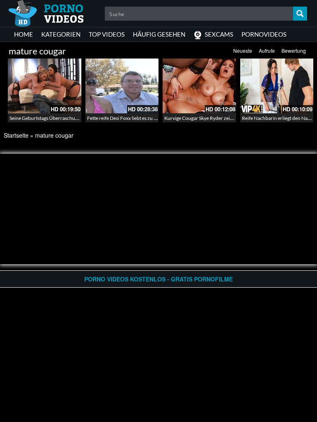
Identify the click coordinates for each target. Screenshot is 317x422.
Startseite (16, 135)
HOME (23, 34)
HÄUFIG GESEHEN (159, 34)
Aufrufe (267, 50)
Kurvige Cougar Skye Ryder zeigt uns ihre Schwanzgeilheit (226, 118)
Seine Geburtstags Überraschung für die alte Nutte (63, 118)
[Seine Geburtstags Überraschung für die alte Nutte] (44, 86)
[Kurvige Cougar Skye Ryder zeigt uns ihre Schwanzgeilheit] (199, 86)
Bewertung (294, 50)
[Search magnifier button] (300, 14)
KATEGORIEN (60, 34)
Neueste (242, 50)
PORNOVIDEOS (263, 34)
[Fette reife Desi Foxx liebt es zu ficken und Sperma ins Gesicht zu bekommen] (122, 86)
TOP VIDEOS (107, 34)
